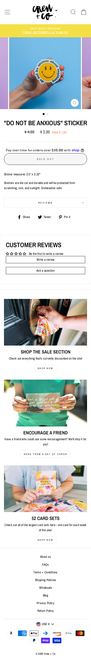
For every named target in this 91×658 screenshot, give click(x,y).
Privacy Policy (45, 603)
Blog (45, 595)
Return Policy (45, 611)
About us (45, 556)
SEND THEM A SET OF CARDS (45, 454)
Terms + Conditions (45, 572)
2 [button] (48, 114)
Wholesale (45, 587)
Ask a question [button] (45, 270)
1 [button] (44, 114)
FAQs (45, 564)
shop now (45, 368)
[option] (45, 31)
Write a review (46, 259)
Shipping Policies (45, 580)
